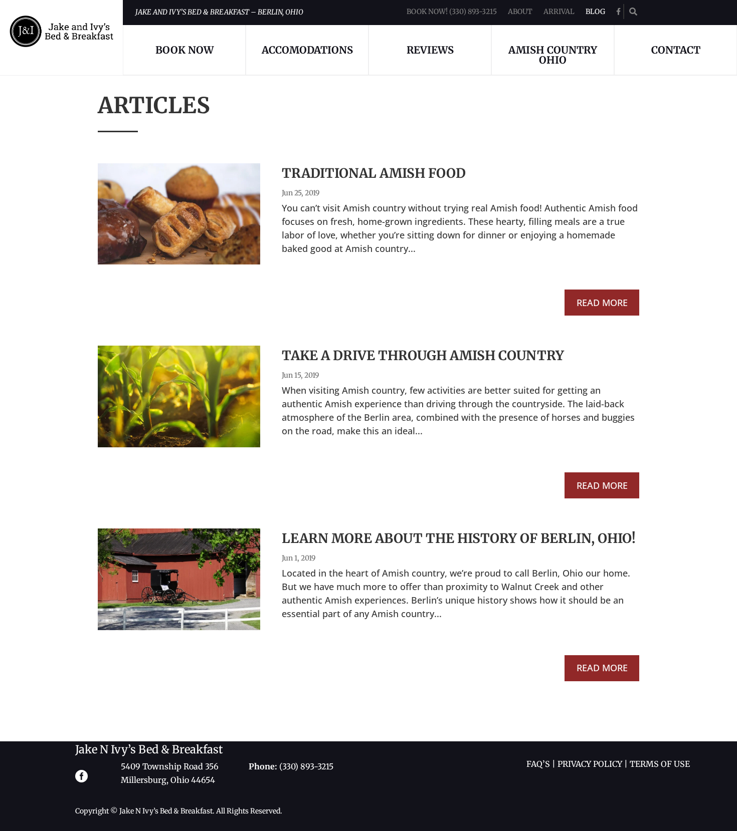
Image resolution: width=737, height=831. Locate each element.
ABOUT (520, 12)
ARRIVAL (559, 12)
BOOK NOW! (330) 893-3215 (452, 12)
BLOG (595, 12)
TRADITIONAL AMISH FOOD (374, 173)
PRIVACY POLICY (590, 764)
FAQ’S (538, 764)
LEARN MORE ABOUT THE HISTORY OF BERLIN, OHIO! (459, 538)
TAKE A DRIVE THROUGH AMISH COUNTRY (423, 355)
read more (602, 303)
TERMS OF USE (660, 764)
